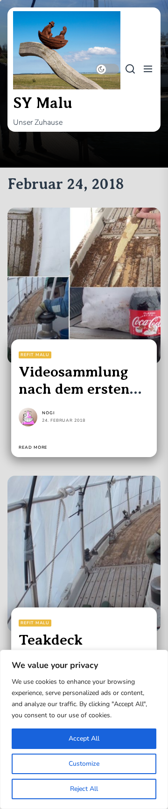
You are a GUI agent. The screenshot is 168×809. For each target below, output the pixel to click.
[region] (84, 729)
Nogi (48, 413)
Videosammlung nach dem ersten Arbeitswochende (77, 389)
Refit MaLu (35, 354)
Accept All (84, 738)
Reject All (84, 788)
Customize (84, 763)
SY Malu (42, 102)
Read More (33, 447)
